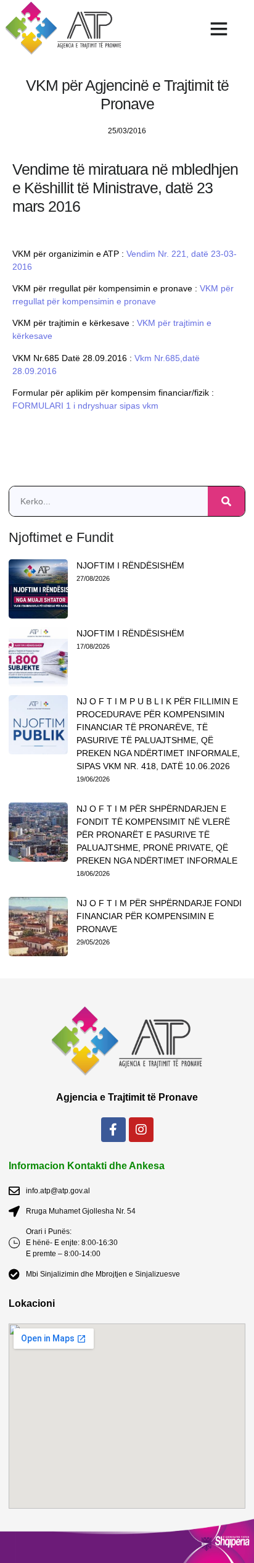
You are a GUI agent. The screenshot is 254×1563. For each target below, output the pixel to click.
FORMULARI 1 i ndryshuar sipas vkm (85, 406)
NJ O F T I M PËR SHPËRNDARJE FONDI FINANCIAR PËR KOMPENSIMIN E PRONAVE (159, 916)
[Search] (226, 501)
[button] (218, 29)
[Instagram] (141, 1129)
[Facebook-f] (113, 1129)
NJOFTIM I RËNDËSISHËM (130, 565)
